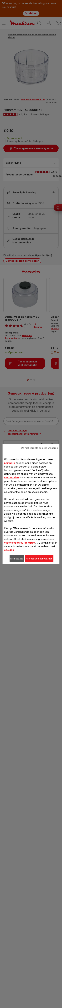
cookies (9, 549)
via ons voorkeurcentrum (19, 542)
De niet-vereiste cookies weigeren (39, 447)
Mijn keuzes (16, 558)
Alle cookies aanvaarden (39, 558)
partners (9, 462)
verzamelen (11, 477)
